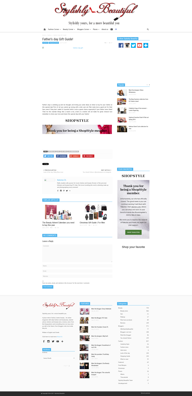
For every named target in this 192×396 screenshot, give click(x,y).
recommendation (73, 151)
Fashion (45, 43)
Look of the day (134, 353)
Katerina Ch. (61, 180)
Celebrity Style (134, 344)
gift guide (64, 151)
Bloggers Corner (82, 30)
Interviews (134, 350)
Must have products (134, 320)
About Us (59, 337)
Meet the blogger (134, 335)
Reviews (134, 323)
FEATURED (85, 303)
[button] (148, 29)
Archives (44, 352)
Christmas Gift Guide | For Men (92, 222)
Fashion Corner (53, 30)
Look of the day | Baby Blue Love (53, 172)
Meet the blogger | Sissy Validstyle (101, 309)
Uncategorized (133, 383)
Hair (134, 314)
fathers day (52, 151)
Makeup (134, 317)
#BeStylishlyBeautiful (134, 329)
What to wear (134, 359)
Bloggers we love (134, 332)
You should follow (134, 338)
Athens (134, 374)
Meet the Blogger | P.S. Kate (99, 318)
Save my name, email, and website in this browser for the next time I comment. (66, 283)
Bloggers (133, 326)
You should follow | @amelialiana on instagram (97, 172)
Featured (133, 362)
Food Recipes (133, 365)
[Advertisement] (77, 141)
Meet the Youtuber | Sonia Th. (99, 327)
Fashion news (134, 347)
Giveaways (133, 368)
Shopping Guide (53, 43)
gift (58, 151)
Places (95, 30)
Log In (66, 365)
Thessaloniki (134, 377)
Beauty (133, 308)
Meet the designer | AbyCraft (99, 336)
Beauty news (134, 311)
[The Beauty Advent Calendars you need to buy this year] (58, 212)
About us (105, 29)
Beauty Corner (67, 30)
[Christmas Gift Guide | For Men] (96, 212)
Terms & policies (145, 393)
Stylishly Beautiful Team (133, 380)
